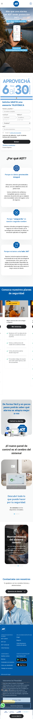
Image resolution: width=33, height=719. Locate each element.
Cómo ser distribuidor (7, 665)
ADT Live (3, 642)
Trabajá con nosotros (7, 668)
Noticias (3, 659)
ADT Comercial (5, 645)
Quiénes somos (5, 656)
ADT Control (4, 638)
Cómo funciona (5, 648)
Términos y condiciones (9, 145)
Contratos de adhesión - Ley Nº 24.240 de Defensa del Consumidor (14, 136)
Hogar (18, 637)
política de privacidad (15, 132)
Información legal (5, 674)
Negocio (18, 640)
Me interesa (16, 327)
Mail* (4, 126)
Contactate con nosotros (7, 662)
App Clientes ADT (21, 656)
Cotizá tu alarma (16, 421)
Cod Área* (5, 114)
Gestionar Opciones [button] (16, 706)
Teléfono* (19, 114)
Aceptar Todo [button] (16, 700)
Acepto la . (13, 132)
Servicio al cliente (15, 591)
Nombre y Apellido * (8, 108)
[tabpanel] (16, 508)
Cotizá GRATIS (16, 716)
